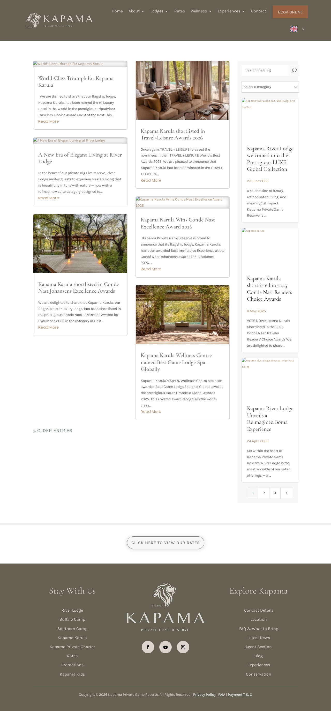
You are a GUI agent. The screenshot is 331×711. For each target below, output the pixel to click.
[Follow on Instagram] (183, 647)
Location (259, 619)
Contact (258, 11)
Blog (258, 655)
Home (117, 11)
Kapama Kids (72, 674)
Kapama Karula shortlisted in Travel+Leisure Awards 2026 (173, 134)
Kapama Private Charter (72, 646)
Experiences (229, 11)
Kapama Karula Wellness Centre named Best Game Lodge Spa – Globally (176, 362)
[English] (297, 29)
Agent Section (258, 646)
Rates (179, 11)
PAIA (221, 694)
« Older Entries (52, 430)
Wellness (199, 11)
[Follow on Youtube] (165, 647)
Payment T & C (240, 694)
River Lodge (72, 610)
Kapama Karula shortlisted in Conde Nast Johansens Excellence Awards (78, 287)
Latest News (258, 637)
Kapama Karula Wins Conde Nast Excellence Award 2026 (178, 223)
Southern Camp (72, 628)
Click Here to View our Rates (165, 542)
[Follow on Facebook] (148, 647)
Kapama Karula (72, 637)
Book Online (290, 12)
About (134, 11)
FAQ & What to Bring (258, 628)
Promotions (72, 664)
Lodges (157, 11)
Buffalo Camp (72, 619)
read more (48, 121)
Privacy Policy (204, 694)
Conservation (258, 674)
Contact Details (258, 610)
